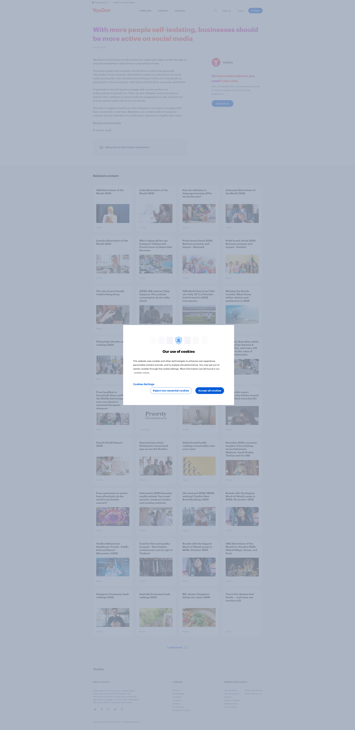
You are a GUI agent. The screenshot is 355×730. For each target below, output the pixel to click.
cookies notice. (142, 372)
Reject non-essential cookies (171, 390)
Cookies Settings (143, 384)
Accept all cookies (209, 390)
